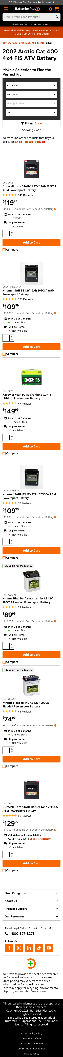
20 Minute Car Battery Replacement (31, 2)
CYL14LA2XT (9, 699)
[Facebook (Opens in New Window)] (9, 948)
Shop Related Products (30, 142)
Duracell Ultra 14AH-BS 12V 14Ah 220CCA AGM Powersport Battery (29, 188)
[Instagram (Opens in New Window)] (19, 948)
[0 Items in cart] (56, 9)
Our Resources (14, 916)
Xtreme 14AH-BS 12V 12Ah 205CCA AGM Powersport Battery (28, 292)
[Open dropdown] (55, 208)
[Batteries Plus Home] (28, 9)
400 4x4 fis (38, 42)
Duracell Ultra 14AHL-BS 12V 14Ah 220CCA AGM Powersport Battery (30, 808)
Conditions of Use (31, 1038)
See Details (43, 33)
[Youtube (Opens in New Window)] (49, 948)
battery (7, 42)
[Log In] (49, 9)
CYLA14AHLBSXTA (12, 490)
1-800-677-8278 (22, 934)
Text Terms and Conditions (31, 1048)
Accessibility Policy (31, 1033)
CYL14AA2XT (9, 594)
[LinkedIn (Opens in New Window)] (29, 948)
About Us (11, 901)
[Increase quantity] (12, 232)
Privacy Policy (31, 1053)
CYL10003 (8, 182)
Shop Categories (15, 893)
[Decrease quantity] (12, 235)
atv (15, 42)
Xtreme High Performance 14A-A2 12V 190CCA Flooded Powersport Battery (28, 600)
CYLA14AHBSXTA (12, 286)
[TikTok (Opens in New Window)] (39, 948)
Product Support (16, 909)
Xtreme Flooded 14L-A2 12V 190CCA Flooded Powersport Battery (26, 704)
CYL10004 (8, 803)
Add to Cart (31, 242)
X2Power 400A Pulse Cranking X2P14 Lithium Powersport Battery (27, 396)
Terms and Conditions (31, 1043)
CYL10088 (8, 391)
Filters (29, 123)
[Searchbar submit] (57, 17)
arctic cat (24, 42)
